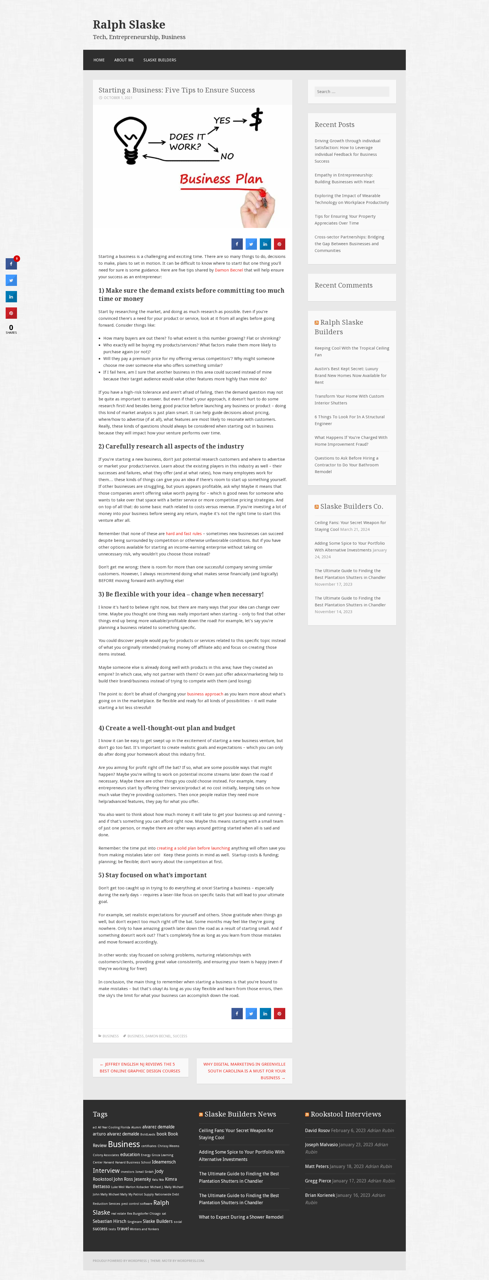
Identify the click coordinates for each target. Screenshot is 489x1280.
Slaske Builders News (240, 1114)
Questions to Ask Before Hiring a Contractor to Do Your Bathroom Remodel (347, 465)
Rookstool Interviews (346, 1114)
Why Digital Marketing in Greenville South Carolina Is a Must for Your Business (244, 1071)
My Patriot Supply (141, 1194)
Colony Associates (106, 1155)
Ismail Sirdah (145, 1172)
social (178, 1222)
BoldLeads (147, 1134)
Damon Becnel (229, 270)
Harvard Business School (133, 1162)
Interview (106, 1170)
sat (164, 1214)
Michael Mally (118, 1194)
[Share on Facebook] (237, 248)
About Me (124, 60)
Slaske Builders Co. (351, 506)
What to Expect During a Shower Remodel (241, 1217)
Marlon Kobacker (137, 1187)
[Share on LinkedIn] (11, 300)
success (180, 1036)
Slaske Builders (159, 60)
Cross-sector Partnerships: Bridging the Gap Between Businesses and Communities (349, 243)
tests (112, 1229)
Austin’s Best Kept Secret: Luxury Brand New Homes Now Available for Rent (351, 375)
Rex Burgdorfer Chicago (144, 1214)
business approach (205, 694)
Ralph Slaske (129, 24)
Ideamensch (164, 1162)
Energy (146, 1155)
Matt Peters (317, 1166)
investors (127, 1172)
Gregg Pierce (318, 1181)
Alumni (136, 1127)
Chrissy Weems (168, 1146)
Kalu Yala (158, 1180)
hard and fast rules (184, 533)
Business (111, 1036)
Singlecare (134, 1222)
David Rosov (317, 1130)
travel (123, 1228)
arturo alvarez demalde (116, 1134)
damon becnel (158, 1036)
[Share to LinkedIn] (265, 248)
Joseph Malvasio (321, 1144)
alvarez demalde (158, 1127)
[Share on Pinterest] (279, 248)
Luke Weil (118, 1187)
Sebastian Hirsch (109, 1221)
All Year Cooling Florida (114, 1127)
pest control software (136, 1204)
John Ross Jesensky (132, 1179)
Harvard (109, 1162)
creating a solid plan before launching (193, 848)
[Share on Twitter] (251, 248)
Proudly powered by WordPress (120, 1261)
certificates (148, 1146)
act (95, 1127)
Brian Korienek (320, 1195)
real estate (118, 1214)
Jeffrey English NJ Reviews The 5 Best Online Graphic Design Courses (140, 1068)
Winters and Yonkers (144, 1229)
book (161, 1134)
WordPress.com (190, 1261)
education (130, 1154)
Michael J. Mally (160, 1187)
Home (99, 60)
